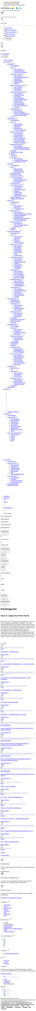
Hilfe (12, 472)
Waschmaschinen (18, 339)
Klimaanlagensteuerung (20, 220)
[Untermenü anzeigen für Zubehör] (16, 157)
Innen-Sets (17, 239)
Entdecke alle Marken (13, 411)
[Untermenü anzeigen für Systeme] (9, 414)
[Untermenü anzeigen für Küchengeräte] (19, 347)
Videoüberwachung (16, 74)
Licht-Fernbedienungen (20, 290)
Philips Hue (7, 914)
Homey (13, 431)
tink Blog (6, 963)
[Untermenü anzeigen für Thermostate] (18, 211)
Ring (5, 915)
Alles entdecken (15, 65)
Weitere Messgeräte (19, 384)
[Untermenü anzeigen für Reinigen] (16, 328)
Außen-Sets (17, 241)
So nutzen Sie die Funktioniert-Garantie (11, 897)
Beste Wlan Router (19, 357)
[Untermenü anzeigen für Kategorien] (11, 62)
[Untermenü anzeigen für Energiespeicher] (20, 312)
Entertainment (11, 118)
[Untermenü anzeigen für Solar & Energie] (17, 298)
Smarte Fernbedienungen (20, 99)
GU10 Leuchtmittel (19, 276)
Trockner (16, 340)
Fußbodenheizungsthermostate (22, 218)
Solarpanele (17, 306)
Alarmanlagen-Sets (19, 95)
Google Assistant (15, 420)
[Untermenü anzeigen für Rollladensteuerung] (22, 279)
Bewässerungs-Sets (19, 172)
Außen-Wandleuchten (20, 189)
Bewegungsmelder (19, 98)
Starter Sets (17, 238)
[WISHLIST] (18, 43)
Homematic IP (14, 428)
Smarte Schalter (18, 101)
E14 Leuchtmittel (18, 273)
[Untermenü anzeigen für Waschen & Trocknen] (23, 336)
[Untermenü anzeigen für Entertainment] (16, 118)
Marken (6, 389)
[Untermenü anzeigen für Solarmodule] (18, 303)
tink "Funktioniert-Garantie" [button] (11, 3)
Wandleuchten (18, 250)
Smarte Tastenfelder (19, 104)
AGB (5, 979)
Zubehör (16, 83)
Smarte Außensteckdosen (17, 198)
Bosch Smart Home (16, 426)
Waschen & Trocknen (16, 336)
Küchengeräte (14, 347)
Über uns (6, 960)
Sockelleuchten (18, 192)
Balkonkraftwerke (15, 301)
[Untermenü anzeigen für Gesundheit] (14, 366)
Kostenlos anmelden (6, 973)
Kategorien (7, 62)
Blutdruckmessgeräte (19, 382)
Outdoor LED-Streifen (20, 195)
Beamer (13, 153)
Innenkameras (17, 79)
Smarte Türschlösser (19, 112)
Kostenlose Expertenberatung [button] (12, 2)
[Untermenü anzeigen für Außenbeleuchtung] (22, 257)
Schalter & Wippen (19, 282)
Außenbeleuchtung (16, 257)
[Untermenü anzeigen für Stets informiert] (16, 476)
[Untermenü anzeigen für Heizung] (13, 200)
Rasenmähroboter (15, 173)
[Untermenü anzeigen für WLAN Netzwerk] (21, 354)
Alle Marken (7, 905)
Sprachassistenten (18, 135)
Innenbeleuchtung (15, 244)
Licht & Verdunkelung (13, 231)
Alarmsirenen (17, 96)
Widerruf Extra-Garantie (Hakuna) (13, 928)
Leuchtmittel (14, 269)
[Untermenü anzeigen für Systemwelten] (16, 417)
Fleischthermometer (19, 351)
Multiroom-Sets (18, 125)
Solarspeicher (17, 316)
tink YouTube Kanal (16, 482)
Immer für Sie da (11, 463)
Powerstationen (18, 315)
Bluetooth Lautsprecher (20, 142)
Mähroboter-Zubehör (16, 175)
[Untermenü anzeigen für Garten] (12, 163)
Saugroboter (17, 331)
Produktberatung (15, 468)
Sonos (5, 906)
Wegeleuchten (18, 194)
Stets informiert (11, 476)
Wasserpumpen (18, 181)
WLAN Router (18, 360)
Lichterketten (17, 268)
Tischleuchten (17, 249)
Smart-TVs (14, 155)
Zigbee (12, 436)
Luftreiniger (14, 385)
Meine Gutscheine (10, 36)
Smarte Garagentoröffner (20, 115)
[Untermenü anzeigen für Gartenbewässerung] (22, 177)
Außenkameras (18, 80)
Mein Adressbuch (10, 34)
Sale (5, 499)
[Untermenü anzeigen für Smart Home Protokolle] (21, 433)
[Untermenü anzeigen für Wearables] (17, 371)
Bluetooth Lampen (19, 277)
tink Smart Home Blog (17, 480)
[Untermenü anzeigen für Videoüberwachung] (22, 74)
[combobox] (8, 17)
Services (6, 460)
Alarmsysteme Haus (19, 71)
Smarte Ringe (17, 376)
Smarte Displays (18, 136)
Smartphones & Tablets (17, 152)
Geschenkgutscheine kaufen (11, 953)
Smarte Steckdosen (19, 102)
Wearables (13, 371)
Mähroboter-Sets (18, 170)
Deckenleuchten (18, 252)
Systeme (6, 413)
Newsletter (13, 479)
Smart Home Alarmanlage (17, 92)
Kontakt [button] (6, 922)
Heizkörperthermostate (20, 215)
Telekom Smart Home (16, 429)
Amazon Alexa (15, 423)
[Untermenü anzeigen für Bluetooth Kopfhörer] (23, 144)
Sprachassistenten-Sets (20, 130)
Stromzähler (14, 318)
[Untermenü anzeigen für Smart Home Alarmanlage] (25, 92)
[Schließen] (6, 56)
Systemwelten (11, 417)
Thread (12, 439)
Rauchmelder (17, 88)
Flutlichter (16, 191)
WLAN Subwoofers (19, 139)
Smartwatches (17, 374)
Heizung (9, 200)
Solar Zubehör (18, 309)
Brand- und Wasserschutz (17, 85)
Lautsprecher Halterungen (21, 160)
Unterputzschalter (18, 293)
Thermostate (14, 210)
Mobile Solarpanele (19, 308)
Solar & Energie (11, 298)
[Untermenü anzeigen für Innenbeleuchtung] (21, 244)
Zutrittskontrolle (15, 109)
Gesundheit (10, 366)
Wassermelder (17, 90)
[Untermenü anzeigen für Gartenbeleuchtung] (22, 185)
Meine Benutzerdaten (11, 32)
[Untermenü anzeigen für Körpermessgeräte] (21, 378)
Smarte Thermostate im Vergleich (23, 214)
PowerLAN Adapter (19, 363)
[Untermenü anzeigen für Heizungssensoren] (21, 222)
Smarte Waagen (18, 381)
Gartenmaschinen (15, 183)
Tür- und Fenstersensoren (21, 105)
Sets (12, 67)
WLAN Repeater (18, 361)
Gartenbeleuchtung (16, 185)
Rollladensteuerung (16, 279)
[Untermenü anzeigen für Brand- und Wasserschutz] (25, 85)
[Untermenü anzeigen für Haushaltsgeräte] (17, 324)
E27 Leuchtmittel (18, 274)
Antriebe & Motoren (19, 285)
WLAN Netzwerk (15, 353)
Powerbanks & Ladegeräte (18, 319)
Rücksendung (14, 471)
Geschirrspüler (14, 343)
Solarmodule (14, 303)
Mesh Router (17, 364)
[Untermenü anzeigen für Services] (9, 460)
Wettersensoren (18, 226)
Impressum (7, 982)
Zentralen (16, 107)
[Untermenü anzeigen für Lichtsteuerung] (20, 287)
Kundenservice (15, 466)
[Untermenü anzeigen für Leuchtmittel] (18, 270)
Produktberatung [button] (5, 871)
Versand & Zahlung (9, 931)
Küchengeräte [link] (7, 513)
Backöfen (13, 345)
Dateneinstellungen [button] (9, 984)
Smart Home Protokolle (13, 433)
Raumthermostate (18, 217)
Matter (12, 440)
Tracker (13, 116)
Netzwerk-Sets (18, 358)
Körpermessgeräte (15, 378)
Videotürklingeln (18, 82)
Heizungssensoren (15, 221)
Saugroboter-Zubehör (19, 332)
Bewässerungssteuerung (20, 180)
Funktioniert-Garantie (13, 485)
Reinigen (13, 328)
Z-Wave (13, 437)
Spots (15, 253)
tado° (5, 912)
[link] (5, 502)
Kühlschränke (14, 342)
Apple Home (14, 422)
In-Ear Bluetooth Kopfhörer (21, 147)
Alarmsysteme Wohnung (20, 72)
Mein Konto (9, 28)
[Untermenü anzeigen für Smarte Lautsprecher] (23, 132)
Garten (9, 163)
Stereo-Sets (17, 127)
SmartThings (14, 425)
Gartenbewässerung (16, 176)
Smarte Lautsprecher (16, 132)
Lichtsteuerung (15, 287)
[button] (18, 29)
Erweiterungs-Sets (19, 208)
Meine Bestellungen (11, 30)
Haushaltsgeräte (11, 324)
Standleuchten (18, 255)
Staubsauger (17, 334)
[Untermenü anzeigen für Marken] (9, 389)
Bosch (5, 909)
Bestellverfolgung (15, 469)
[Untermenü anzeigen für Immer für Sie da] (17, 463)
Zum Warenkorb (5, 53)
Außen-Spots (17, 188)
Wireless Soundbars (19, 141)
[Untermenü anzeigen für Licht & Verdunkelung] (20, 231)
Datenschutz (7, 981)
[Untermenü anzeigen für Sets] (14, 68)
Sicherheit (10, 64)
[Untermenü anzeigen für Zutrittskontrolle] (20, 109)
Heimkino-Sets (18, 128)
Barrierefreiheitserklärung (17, 474)
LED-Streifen (17, 247)
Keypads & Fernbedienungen (22, 113)
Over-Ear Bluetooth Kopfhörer (22, 149)
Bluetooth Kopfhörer (16, 144)
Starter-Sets (17, 207)
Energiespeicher (15, 311)
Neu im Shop (10, 387)
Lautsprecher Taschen (20, 161)
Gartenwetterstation (16, 197)
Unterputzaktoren (18, 284)
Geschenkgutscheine (12, 483)
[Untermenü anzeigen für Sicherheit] (14, 64)
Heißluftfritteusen (18, 350)
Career (6, 962)
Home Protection (8, 60)
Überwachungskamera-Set (21, 77)
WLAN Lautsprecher (19, 138)
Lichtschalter (17, 292)
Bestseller (6, 496)
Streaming (13, 150)
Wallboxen (13, 322)
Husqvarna (7, 911)
